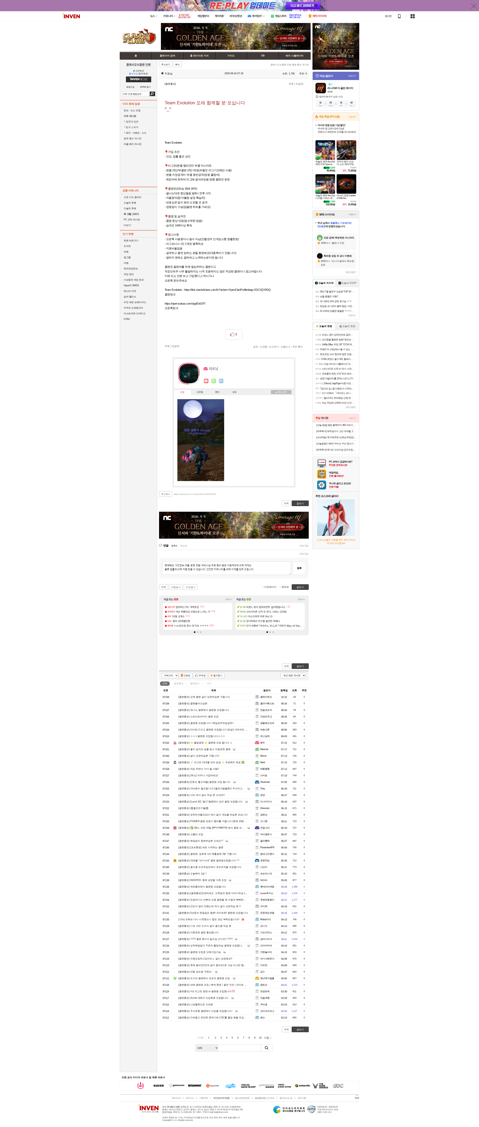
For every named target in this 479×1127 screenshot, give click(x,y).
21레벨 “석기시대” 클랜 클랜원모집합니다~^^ (208, 860)
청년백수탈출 (267, 978)
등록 (299, 568)
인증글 (187, 675)
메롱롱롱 (265, 768)
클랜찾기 (195, 683)
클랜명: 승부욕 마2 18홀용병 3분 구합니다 (207, 854)
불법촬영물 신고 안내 (264, 1098)
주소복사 (165, 494)
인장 (182, 392)
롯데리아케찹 (267, 886)
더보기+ (228, 599)
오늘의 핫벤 (130, 203)
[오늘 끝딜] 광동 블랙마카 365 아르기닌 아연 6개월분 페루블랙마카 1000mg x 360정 (336, 425)
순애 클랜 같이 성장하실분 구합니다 (204, 696)
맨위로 (285, 587)
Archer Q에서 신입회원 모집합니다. (203, 998)
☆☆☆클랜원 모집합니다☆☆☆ (201, 736)
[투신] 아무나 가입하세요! (198, 775)
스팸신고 (285, 346)
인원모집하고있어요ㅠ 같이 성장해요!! (205, 958)
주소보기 (165, 64)
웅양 (262, 795)
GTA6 (126, 319)
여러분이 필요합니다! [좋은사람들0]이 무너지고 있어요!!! (215, 788)
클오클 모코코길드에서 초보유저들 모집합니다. (210, 867)
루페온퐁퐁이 (267, 899)
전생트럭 (265, 991)
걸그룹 (127, 257)
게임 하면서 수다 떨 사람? (198, 768)
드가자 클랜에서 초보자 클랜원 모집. (204, 978)
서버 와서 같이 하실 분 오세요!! (201, 795)
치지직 (127, 246)
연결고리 (265, 827)
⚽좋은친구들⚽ (193, 808)
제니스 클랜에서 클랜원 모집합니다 (203, 710)
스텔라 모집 (190, 834)
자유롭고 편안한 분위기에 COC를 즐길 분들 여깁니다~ (214, 1017)
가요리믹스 (266, 932)
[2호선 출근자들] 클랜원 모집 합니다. (204, 782)
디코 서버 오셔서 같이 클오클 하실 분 (204, 926)
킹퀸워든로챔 (267, 912)
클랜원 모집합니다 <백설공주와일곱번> (206, 723)
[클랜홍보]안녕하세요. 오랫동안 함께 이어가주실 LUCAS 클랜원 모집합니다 (225, 893)
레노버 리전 (130, 291)
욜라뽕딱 (265, 840)
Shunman (265, 782)
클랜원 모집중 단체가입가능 (199, 952)
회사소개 (176, 1098)
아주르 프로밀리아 (133, 308)
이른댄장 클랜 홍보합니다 (198, 932)
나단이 (263, 867)
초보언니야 (266, 873)
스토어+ (352, 117)
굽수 (262, 971)
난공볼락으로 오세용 (195, 1004)
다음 (266, 1037)
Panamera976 (267, 847)
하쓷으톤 (265, 729)
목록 (291, 83)
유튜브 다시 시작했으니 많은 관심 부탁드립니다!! (208, 919)
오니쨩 (263, 821)
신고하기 (274, 346)
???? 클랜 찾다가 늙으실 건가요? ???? (205, 939)
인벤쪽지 (206, 381)
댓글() (299, 83)
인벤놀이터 (266, 952)
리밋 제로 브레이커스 (135, 302)
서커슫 (263, 775)
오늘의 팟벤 (130, 208)
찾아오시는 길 (286, 1098)
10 (260, 1037)
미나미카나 (266, 801)
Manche (264, 749)
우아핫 (263, 906)
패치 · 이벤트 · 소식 (135, 133)
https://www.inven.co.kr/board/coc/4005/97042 (195, 494)
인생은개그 (266, 716)
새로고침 (303, 545)
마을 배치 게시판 (132, 144)
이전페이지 (270, 587)
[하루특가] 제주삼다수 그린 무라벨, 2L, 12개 (336, 431)
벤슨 (262, 1017)
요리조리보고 (267, 1011)
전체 (164, 683)
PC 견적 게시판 (132, 219)
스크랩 (263, 346)
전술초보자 (266, 710)
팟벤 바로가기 (131, 240)
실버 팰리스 (130, 296)
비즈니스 (190, 1098)
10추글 (202, 675)
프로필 (200, 392)
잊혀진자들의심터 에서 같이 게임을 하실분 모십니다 (213, 814)
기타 (208, 683)
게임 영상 (129, 274)
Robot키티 (265, 919)
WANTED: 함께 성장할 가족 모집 (202, 880)
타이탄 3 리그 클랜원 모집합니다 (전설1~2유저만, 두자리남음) (218, 729)
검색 (152, 94)
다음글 (174, 587)
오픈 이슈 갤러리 (132, 197)
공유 (255, 346)
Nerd (262, 762)
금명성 (263, 814)
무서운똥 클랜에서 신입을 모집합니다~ (205, 1011)
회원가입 (130, 87)
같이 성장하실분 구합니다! (198, 755)
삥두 (262, 742)
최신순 (183, 545)
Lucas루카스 (266, 893)
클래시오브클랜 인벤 (138, 64)
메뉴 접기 (281, 392)
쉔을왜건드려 (267, 723)
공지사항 (302, 1098)
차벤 (126, 252)
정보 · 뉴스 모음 (132, 110)
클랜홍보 (179, 683)
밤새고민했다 (267, 854)
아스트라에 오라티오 (134, 313)
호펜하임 (265, 860)
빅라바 (263, 880)
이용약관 (203, 1098)
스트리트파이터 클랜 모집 (198, 716)
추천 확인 (297, 346)
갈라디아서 (266, 939)
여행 (126, 263)
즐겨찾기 (217, 675)
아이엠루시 (266, 834)
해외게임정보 (131, 268)
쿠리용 (263, 1004)
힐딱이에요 (266, 696)
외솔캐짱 (265, 998)
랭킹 (217, 392)
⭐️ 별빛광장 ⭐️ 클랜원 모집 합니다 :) (204, 742)
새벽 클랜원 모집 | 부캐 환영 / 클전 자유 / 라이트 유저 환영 (216, 984)
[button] (194, 632)
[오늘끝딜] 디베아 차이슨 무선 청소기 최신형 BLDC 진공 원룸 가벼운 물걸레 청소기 (336, 443)
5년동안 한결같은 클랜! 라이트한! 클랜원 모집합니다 (213, 912)
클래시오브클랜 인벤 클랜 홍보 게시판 (290, 64)
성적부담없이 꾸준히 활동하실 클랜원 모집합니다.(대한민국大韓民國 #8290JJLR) (228, 945)
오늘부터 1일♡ (192, 873)
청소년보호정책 (242, 1098)
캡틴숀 (263, 984)
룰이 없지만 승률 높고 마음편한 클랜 (204, 749)
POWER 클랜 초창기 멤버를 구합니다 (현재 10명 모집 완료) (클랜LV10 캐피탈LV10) (230, 821)
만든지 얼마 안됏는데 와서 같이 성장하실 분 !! (209, 906)
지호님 (168, 73)
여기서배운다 (267, 958)
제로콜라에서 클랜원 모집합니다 (202, 886)
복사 (177, 64)
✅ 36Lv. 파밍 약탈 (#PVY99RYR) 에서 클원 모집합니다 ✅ (216, 827)
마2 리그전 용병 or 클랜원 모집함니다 (204, 991)
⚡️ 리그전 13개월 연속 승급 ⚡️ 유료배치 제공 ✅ (211, 762)
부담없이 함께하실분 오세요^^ (200, 840)
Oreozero (264, 808)
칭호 (235, 392)
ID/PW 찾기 (145, 87)
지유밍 (263, 965)
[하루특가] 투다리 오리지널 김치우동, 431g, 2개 (336, 449)
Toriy (262, 788)
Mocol (263, 755)
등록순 (174, 545)
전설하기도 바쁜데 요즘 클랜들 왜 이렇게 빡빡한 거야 (213, 899)
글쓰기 (300, 666)
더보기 (221, 381)
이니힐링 (213, 381)
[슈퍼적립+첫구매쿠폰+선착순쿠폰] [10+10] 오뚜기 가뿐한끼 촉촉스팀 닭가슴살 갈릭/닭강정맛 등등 (336, 437)
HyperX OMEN (131, 285)
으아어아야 (266, 945)
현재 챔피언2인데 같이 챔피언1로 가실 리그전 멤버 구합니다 (217, 965)
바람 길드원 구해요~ (195, 971)
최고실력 (265, 736)
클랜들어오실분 (192, 703)
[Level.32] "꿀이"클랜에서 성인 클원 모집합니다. (210, 801)
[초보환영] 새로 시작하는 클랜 (200, 847)
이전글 (189, 587)
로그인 (388, 16)
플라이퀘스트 (267, 703)
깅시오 (263, 926)
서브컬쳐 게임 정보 (134, 280)
